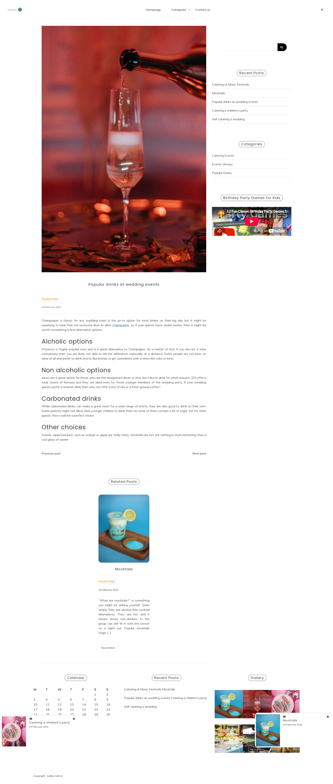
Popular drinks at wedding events (235, 102)
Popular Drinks (222, 173)
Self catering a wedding (228, 119)
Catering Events (223, 155)
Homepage (153, 10)
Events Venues (222, 164)
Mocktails (124, 569)
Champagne (120, 325)
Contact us (202, 10)
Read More (108, 648)
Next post (199, 453)
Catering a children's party (49, 722)
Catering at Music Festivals (230, 84)
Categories (178, 10)
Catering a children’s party (230, 110)
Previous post (51, 453)
